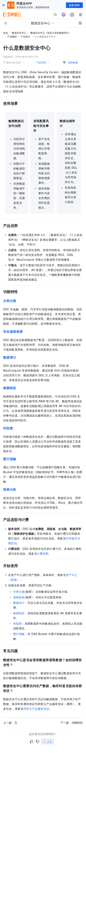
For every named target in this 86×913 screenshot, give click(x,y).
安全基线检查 (13, 331)
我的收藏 (73, 62)
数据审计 (19, 603)
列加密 (8, 428)
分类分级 (9, 300)
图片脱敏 (19, 634)
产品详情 (41, 62)
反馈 (49, 741)
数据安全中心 (19, 32)
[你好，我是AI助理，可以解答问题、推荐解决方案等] (63, 14)
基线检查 (19, 597)
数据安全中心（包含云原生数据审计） (50, 32)
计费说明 (43, 553)
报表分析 (9, 489)
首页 (5, 33)
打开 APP (74, 5)
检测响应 (19, 613)
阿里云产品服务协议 (36, 709)
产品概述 (12, 36)
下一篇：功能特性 (71, 723)
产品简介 (25, 36)
